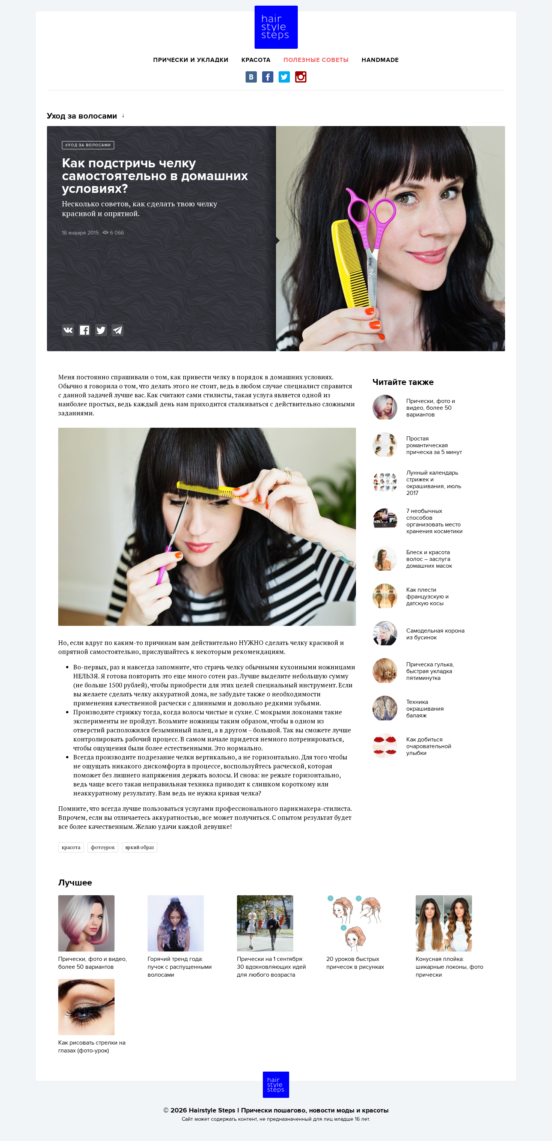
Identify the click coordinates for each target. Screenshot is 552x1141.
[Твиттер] (284, 77)
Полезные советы (316, 60)
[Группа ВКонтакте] (251, 77)
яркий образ (139, 847)
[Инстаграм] (300, 77)
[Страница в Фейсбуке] (267, 77)
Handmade (380, 60)
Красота (256, 60)
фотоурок (103, 847)
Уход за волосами (88, 145)
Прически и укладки (191, 60)
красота (71, 847)
